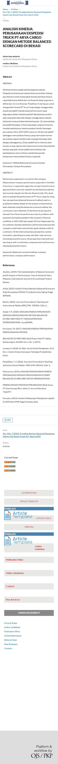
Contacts (8, 648)
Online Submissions (12, 635)
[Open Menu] (3, 3)
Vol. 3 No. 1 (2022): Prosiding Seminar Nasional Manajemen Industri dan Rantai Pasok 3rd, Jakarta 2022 (27, 13)
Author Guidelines (12, 627)
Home (5, 9)
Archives (14, 9)
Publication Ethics (12, 631)
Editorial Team (10, 640)
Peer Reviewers (11, 644)
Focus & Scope (10, 623)
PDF (9, 420)
